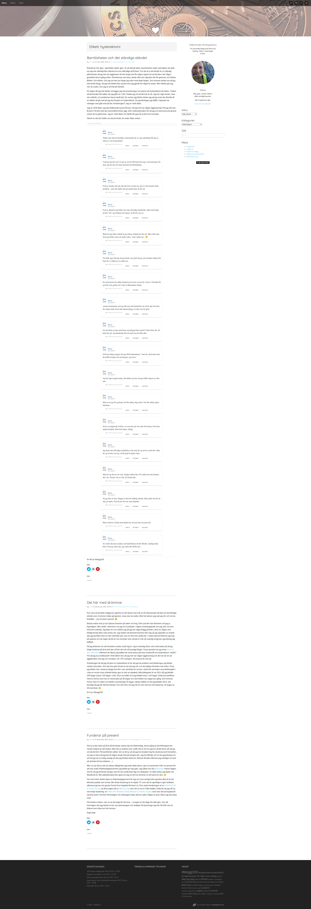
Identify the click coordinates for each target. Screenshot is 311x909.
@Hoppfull (111, 134)
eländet (204, 879)
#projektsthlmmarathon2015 (211, 872)
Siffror (12, 3)
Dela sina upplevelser (95, 877)
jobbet (189, 885)
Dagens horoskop (93, 874)
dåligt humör (195, 879)
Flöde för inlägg (192, 152)
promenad (206, 891)
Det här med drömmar (104, 602)
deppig (213, 876)
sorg (194, 893)
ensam (210, 879)
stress (199, 894)
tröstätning (216, 894)
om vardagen (133, 739)
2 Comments (130, 62)
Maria (4, 3)
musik (184, 888)
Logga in (189, 149)
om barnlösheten (117, 62)
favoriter (189, 882)
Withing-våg (124, 789)
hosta (216, 882)
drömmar (219, 876)
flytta (197, 882)
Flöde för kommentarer (195, 154)
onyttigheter (205, 888)
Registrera (190, 146)
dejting (208, 876)
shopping (185, 894)
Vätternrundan (187, 896)
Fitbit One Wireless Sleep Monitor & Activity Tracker (130, 792)
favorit (183, 882)
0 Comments (133, 607)
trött (221, 894)
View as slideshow (94, 123)
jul (192, 885)
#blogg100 (190, 872)
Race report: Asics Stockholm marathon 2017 (104, 880)
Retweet (136, 145)
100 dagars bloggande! (96, 871)
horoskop (210, 882)
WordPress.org (192, 156)
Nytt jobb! (90, 886)
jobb (184, 885)
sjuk (190, 894)
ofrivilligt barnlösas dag (193, 888)
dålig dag (186, 879)
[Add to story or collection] (159, 146)
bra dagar (201, 876)
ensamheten (218, 879)
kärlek (196, 885)
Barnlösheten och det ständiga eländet (117, 58)
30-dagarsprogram (189, 876)
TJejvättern (209, 894)
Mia (90, 62)
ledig (200, 885)
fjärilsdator (159, 769)
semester (214, 891)
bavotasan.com (218, 905)
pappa (199, 890)
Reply (128, 145)
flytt (194, 882)
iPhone (221, 882)
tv (182, 896)
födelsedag (203, 882)
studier (203, 894)
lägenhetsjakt (209, 885)
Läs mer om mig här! (203, 104)
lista (203, 885)
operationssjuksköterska (189, 891)
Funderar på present (103, 735)
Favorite (145, 145)
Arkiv (21, 3)
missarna (216, 885)
